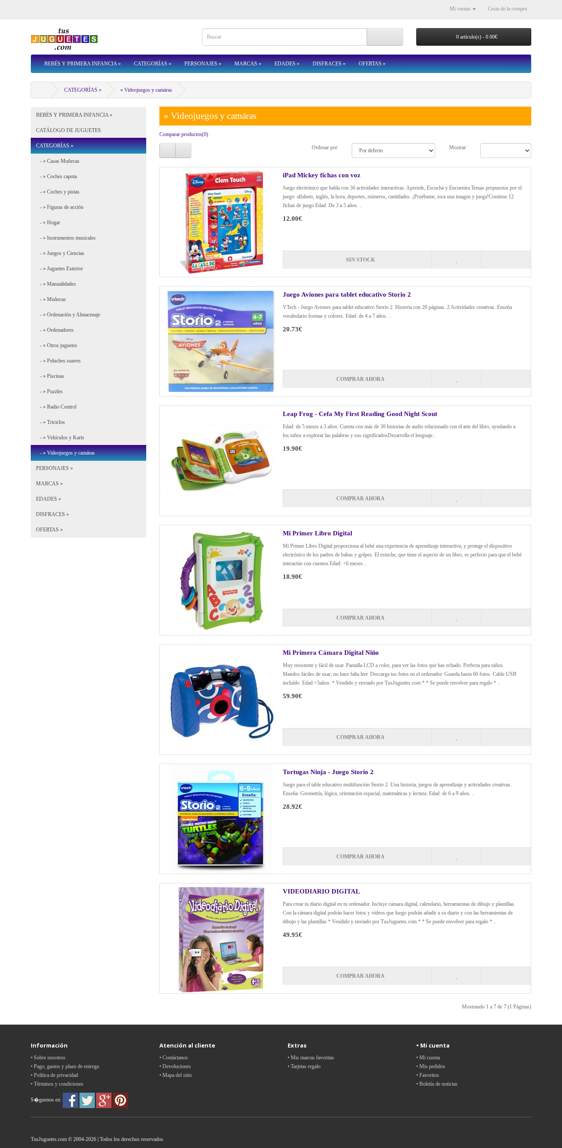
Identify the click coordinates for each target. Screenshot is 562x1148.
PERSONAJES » (202, 64)
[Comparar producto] (506, 260)
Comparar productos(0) (183, 134)
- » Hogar (48, 222)
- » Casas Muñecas (57, 161)
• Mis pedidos (430, 1066)
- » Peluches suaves (58, 361)
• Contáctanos (173, 1058)
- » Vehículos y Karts (60, 437)
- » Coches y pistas (57, 192)
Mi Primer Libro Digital (317, 533)
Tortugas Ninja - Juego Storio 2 (328, 771)
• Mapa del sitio (175, 1075)
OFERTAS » (372, 64)
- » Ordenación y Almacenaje (68, 315)
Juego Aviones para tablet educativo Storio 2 (347, 294)
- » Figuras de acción (59, 207)
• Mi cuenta (428, 1058)
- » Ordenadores (55, 330)
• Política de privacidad (54, 1075)
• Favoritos (427, 1075)
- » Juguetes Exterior (59, 268)
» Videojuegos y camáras (146, 90)
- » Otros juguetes (56, 345)
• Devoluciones (175, 1066)
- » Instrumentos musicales (66, 238)
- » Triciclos (50, 422)
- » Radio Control (56, 407)
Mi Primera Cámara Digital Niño (331, 652)
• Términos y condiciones (57, 1084)
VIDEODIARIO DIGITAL (321, 891)
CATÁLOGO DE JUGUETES (68, 130)
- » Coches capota (56, 176)
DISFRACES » (329, 64)
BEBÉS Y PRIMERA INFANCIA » (82, 64)
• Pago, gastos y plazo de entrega (65, 1066)
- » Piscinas (50, 376)
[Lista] (167, 150)
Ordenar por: (325, 147)
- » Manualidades (56, 284)
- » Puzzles (49, 391)
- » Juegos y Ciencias (60, 253)
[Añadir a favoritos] (456, 260)
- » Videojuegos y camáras (65, 453)
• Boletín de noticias (437, 1084)
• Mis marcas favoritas (311, 1058)
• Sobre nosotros (48, 1058)
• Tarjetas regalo (304, 1066)
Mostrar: (458, 147)
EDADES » (286, 64)
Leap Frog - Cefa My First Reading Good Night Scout (360, 413)
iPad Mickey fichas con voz (321, 175)
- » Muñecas (51, 299)
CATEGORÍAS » (152, 64)
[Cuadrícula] (183, 150)
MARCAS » (247, 64)
